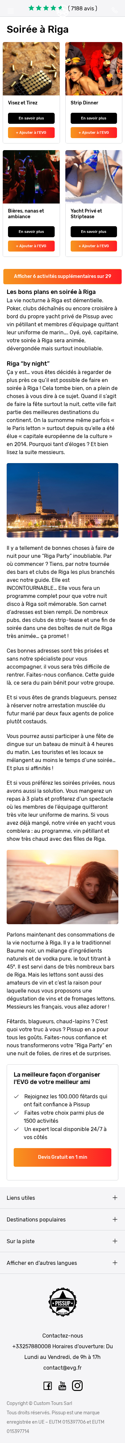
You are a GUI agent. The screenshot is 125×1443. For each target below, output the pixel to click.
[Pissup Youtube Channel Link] (63, 1386)
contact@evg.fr (62, 1368)
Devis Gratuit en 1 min (62, 1157)
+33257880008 (31, 1346)
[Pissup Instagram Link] (78, 1386)
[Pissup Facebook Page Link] (48, 1386)
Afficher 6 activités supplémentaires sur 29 (62, 276)
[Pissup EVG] (62, 11)
